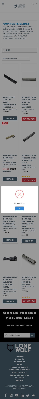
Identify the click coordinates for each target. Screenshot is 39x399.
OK (20, 209)
